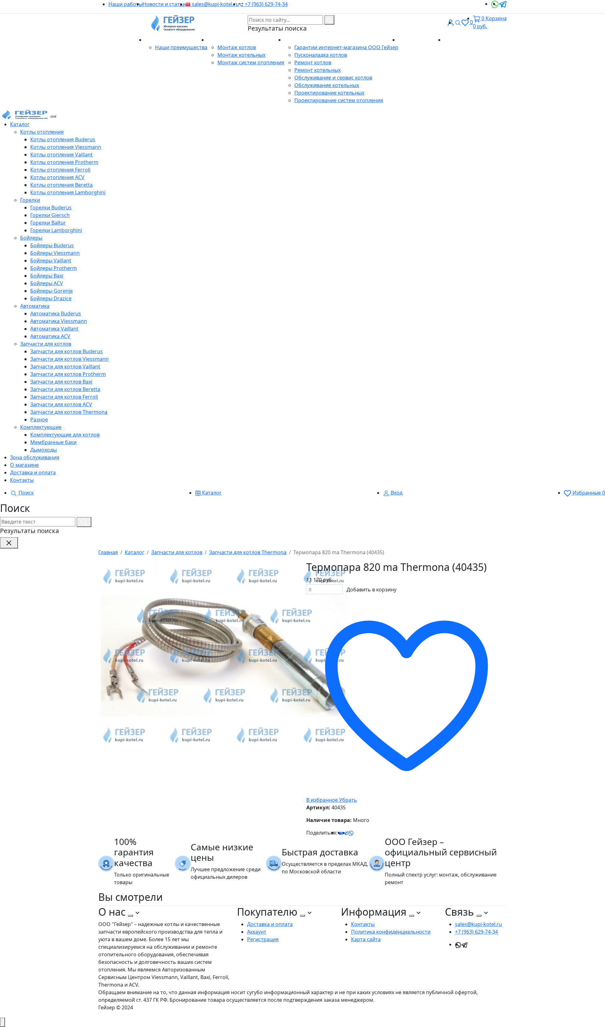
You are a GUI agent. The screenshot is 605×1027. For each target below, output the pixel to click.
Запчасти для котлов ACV (61, 404)
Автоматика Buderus (55, 313)
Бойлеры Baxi (46, 275)
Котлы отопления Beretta (61, 184)
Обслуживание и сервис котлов (333, 77)
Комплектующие (40, 427)
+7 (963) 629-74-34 (266, 4)
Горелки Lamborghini (56, 230)
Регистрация (263, 939)
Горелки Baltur (48, 222)
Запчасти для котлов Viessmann (69, 358)
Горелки (30, 200)
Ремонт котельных (317, 70)
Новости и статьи (164, 4)
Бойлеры (31, 237)
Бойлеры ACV (46, 283)
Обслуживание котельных (326, 85)
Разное (39, 419)
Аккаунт (256, 931)
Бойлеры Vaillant (50, 260)
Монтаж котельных (241, 54)
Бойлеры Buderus (52, 245)
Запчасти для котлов (45, 343)
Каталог (20, 124)
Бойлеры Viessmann (55, 252)
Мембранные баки (53, 442)
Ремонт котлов (312, 62)
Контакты (456, 39)
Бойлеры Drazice (51, 298)
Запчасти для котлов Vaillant (65, 366)
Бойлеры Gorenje (51, 290)
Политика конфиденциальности (390, 931)
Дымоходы (43, 449)
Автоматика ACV (50, 336)
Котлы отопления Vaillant (61, 154)
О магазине (160, 39)
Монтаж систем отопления (250, 62)
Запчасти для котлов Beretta (65, 389)
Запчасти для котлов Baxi (61, 381)
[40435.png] (224, 655)
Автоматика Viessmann (58, 321)
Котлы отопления (42, 131)
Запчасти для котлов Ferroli (64, 396)
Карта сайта (366, 939)
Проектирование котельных (329, 92)
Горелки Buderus (51, 207)
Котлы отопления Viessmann (65, 147)
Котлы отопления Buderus (62, 139)
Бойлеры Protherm (53, 268)
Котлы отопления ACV (57, 177)
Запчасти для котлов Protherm (68, 374)
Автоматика (34, 305)
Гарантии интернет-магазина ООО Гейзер (346, 47)
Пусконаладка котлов (320, 54)
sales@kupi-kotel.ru (215, 4)
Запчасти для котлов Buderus (66, 351)
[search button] (329, 20)
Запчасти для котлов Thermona (68, 411)
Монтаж (218, 39)
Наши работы (125, 4)
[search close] (9, 543)
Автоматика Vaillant (54, 328)
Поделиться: (321, 832)
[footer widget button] (130, 916)
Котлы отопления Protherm (64, 162)
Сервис (293, 39)
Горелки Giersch (50, 215)
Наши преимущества (181, 47)
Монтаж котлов (236, 47)
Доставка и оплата (421, 39)
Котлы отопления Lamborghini (68, 192)
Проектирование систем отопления (338, 100)
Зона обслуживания (34, 457)
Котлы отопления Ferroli (60, 169)
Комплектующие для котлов (65, 434)
